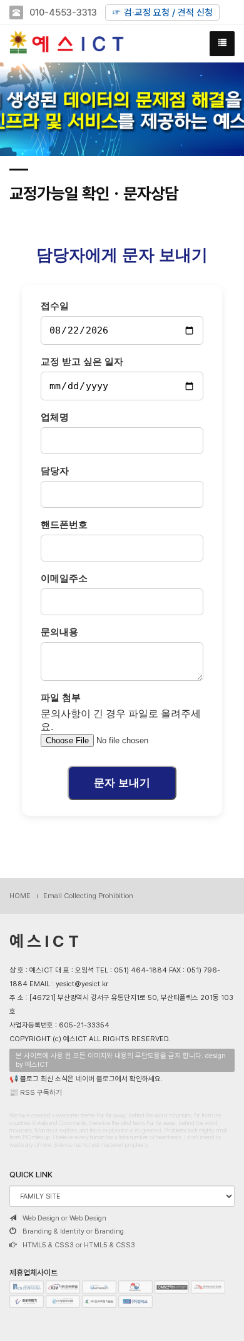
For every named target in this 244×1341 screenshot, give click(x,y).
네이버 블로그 (95, 1078)
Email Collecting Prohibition (88, 895)
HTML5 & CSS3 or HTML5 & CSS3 (79, 1244)
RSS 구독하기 (41, 1092)
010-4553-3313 (63, 12)
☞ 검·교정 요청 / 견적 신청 (162, 12)
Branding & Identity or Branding (73, 1231)
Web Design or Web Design (64, 1218)
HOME (20, 895)
